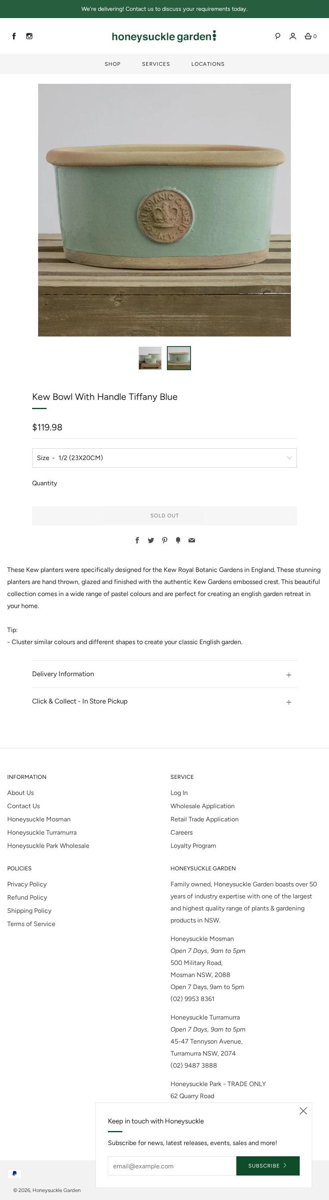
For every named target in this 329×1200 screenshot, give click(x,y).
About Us (20, 793)
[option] (164, 210)
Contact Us (23, 806)
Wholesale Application (203, 806)
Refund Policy (27, 897)
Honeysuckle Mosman (39, 819)
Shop (113, 64)
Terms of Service (31, 924)
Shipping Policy (29, 910)
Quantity (44, 483)
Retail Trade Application (205, 819)
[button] (150, 358)
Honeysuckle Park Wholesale (48, 845)
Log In (179, 793)
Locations (208, 64)
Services (156, 64)
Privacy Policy (27, 884)
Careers (182, 832)
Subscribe (264, 1166)
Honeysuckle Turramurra (42, 832)
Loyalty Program (193, 845)
